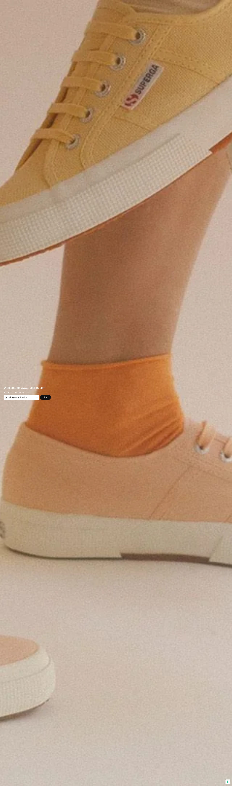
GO (45, 397)
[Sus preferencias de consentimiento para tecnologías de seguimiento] (227, 781)
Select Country (14, 392)
